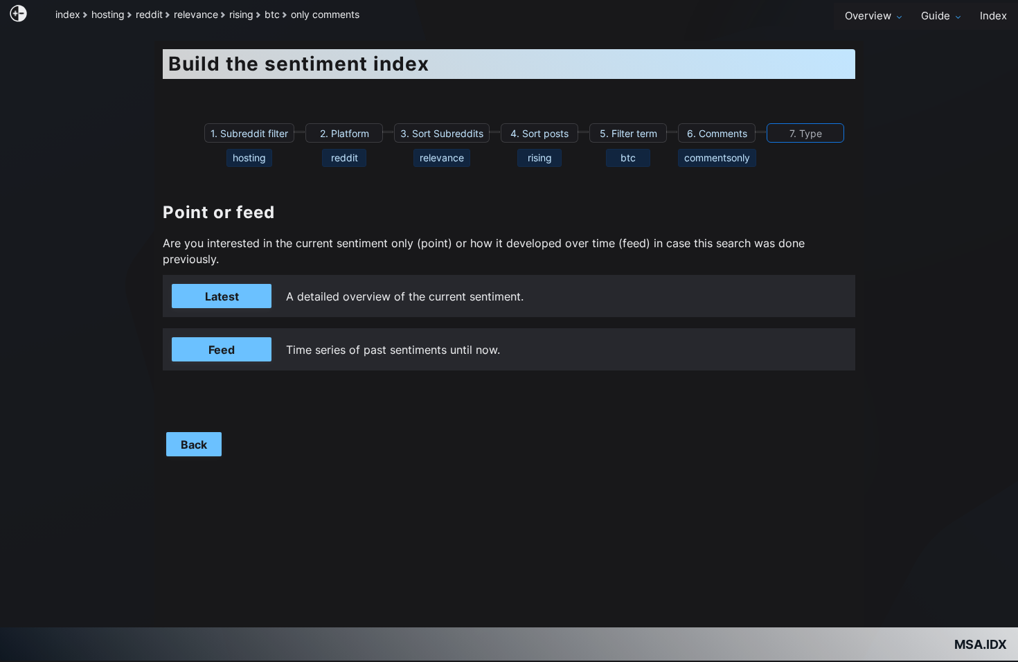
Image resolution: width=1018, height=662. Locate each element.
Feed (221, 350)
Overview (868, 16)
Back (194, 444)
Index (993, 16)
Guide (935, 16)
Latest (222, 296)
